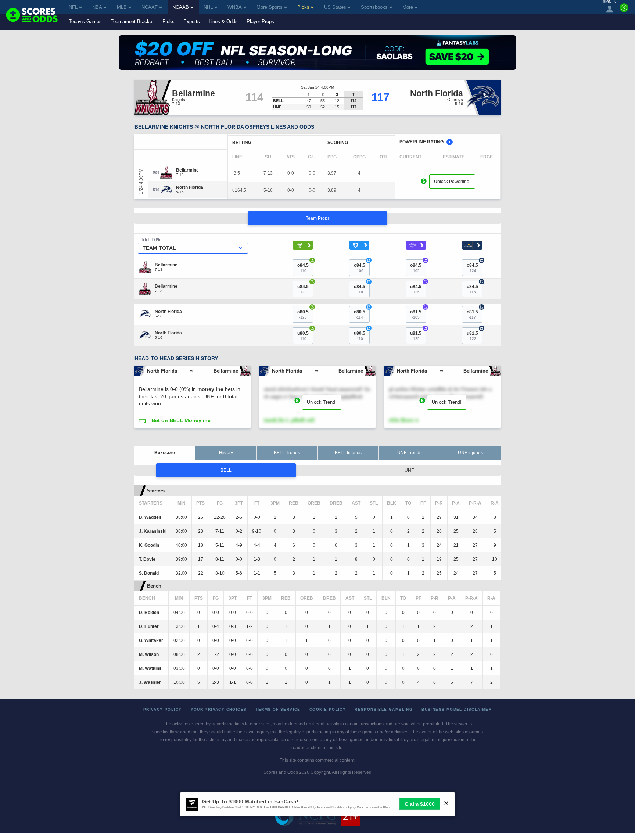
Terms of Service (278, 709)
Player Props (260, 21)
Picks (168, 21)
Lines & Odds (223, 21)
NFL (73, 7)
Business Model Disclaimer (456, 709)
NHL (208, 7)
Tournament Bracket (132, 21)
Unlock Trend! (322, 402)
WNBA (234, 7)
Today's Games (85, 21)
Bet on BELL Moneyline (181, 420)
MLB (122, 7)
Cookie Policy (327, 709)
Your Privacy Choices (219, 709)
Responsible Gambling (384, 709)
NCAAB (180, 7)
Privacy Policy (162, 709)
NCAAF (149, 7)
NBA (97, 7)
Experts (191, 21)
